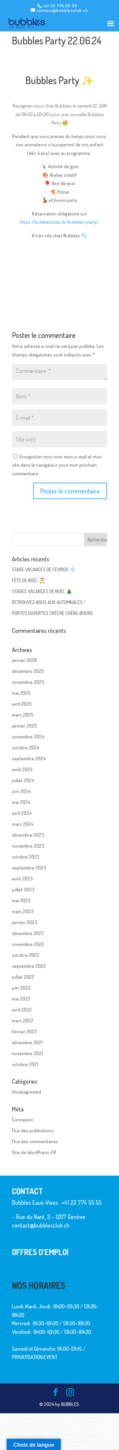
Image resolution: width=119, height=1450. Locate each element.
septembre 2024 (29, 758)
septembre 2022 (29, 966)
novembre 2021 (27, 1053)
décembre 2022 (28, 933)
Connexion (22, 1119)
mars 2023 (22, 911)
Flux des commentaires (35, 1141)
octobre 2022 (25, 955)
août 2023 (22, 878)
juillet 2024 (23, 780)
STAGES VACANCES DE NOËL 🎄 (42, 591)
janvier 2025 (24, 726)
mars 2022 (22, 1020)
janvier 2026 (24, 660)
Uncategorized (26, 1092)
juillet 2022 (23, 977)
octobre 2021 (25, 1064)
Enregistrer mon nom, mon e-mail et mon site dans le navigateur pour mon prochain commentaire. (57, 465)
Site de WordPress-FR (34, 1152)
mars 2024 (22, 824)
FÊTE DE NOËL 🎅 (28, 580)
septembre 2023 (29, 868)
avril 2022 (22, 1009)
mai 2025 (21, 693)
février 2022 (24, 1031)
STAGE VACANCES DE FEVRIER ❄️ (44, 569)
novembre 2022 (28, 944)
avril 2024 (21, 813)
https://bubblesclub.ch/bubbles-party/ (59, 222)
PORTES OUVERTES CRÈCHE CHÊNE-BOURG (52, 613)
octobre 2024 (25, 747)
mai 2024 (21, 802)
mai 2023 (21, 900)
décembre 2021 (27, 1042)
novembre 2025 (28, 682)
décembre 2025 (28, 671)
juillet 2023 (23, 889)
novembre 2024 (28, 736)
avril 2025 (22, 704)
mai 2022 (21, 999)
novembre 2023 (28, 846)
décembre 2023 (28, 835)
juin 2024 (21, 791)
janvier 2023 (24, 922)
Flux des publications (33, 1130)
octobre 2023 (25, 857)
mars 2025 (22, 715)
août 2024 (22, 769)
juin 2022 (21, 988)
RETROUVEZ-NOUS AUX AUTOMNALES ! (48, 602)
